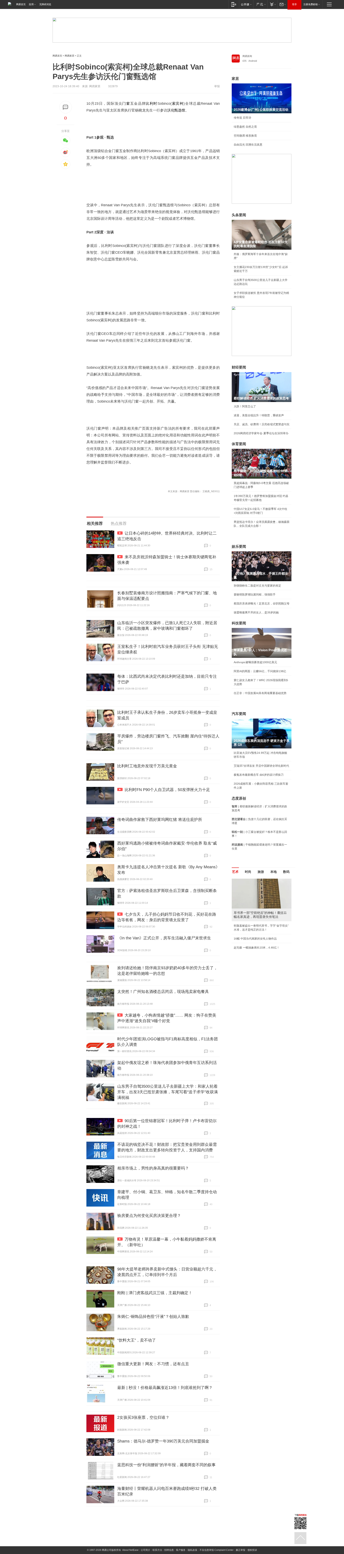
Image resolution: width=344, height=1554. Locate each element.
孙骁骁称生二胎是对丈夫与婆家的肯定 (257, 585)
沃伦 (170, 110)
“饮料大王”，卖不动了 (136, 1340)
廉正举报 (240, 1550)
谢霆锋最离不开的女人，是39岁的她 (256, 612)
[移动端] (234, 4)
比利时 (151, 104)
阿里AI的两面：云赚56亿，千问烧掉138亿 (260, 671)
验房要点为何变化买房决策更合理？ (149, 1215)
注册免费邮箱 (310, 4)
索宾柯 (178, 104)
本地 (273, 871)
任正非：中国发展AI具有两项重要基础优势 (260, 693)
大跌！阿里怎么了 (245, 406)
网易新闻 (247, 56)
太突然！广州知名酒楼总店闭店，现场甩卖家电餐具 (163, 991)
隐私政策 (192, 1550)
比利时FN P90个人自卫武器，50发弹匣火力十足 (167, 789)
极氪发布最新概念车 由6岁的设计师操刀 (258, 774)
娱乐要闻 (239, 547)
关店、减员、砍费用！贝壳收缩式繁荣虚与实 (261, 424)
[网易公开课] (246, 4)
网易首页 (21, 4)
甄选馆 (179, 110)
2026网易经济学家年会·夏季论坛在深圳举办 (261, 433)
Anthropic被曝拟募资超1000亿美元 (255, 662)
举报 (217, 86)
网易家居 (69, 55)
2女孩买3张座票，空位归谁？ (143, 1417)
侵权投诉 (252, 1550)
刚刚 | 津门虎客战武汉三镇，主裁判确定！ (154, 1293)
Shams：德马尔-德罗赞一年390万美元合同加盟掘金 (163, 1441)
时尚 (248, 871)
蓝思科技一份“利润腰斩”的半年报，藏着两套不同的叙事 (166, 1465)
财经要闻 (239, 367)
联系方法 (157, 1550)
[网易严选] (260, 4)
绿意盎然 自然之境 (245, 126)
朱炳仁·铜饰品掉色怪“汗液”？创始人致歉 (153, 1316)
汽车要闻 (239, 714)
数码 (286, 871)
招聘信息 (169, 1550)
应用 (31, 4)
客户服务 (181, 1550)
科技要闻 (239, 623)
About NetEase (130, 1550)
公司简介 (145, 1550)
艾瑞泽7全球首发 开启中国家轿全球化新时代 (261, 765)
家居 (235, 79)
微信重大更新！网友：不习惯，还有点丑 (153, 1364)
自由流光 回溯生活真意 (248, 144)
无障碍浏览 (45, 4)
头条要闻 (239, 215)
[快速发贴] (65, 107)
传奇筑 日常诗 (242, 117)
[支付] (272, 4)
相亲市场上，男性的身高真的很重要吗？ (153, 1168)
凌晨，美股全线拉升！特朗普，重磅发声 (259, 415)
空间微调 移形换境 (245, 135)
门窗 (126, 104)
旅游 (261, 871)
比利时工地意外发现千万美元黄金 (147, 766)
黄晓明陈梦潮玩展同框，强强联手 (255, 594)
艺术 (235, 871)
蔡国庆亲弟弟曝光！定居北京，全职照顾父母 (261, 603)
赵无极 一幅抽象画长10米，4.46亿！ (257, 947)
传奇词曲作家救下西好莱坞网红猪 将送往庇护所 (159, 819)
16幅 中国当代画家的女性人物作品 (255, 938)
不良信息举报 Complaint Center (216, 1550)
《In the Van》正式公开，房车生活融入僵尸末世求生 (164, 938)
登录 (294, 4)
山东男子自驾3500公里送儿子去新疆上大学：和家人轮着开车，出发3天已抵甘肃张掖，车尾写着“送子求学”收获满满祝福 (167, 1092)
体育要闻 (239, 444)
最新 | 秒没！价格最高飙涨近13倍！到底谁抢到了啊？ (165, 1387)
